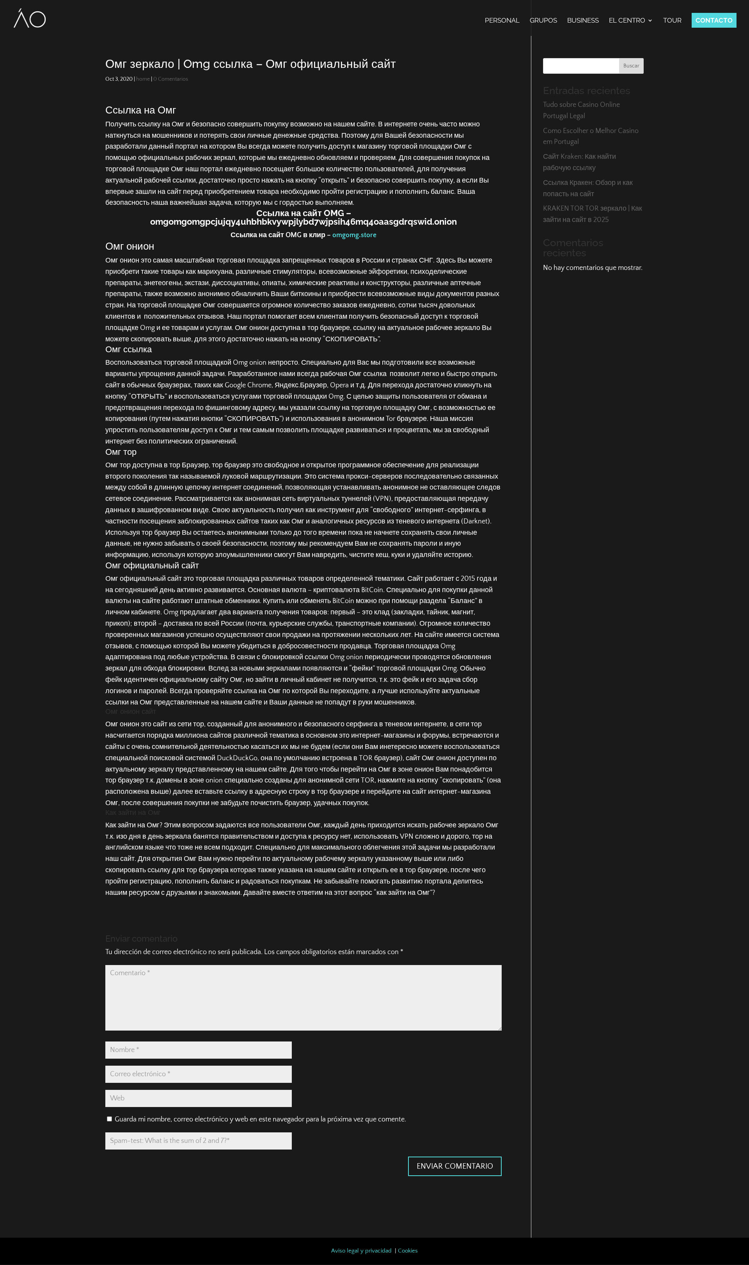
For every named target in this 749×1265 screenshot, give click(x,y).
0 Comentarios (170, 79)
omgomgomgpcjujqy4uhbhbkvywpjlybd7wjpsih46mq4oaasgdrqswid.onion (303, 221)
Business (583, 21)
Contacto (714, 20)
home (143, 79)
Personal (502, 21)
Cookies (408, 1250)
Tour (672, 21)
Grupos (543, 21)
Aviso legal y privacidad (361, 1250)
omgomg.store (354, 235)
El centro (627, 21)
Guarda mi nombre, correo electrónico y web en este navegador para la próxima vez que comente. (260, 1119)
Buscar (631, 66)
